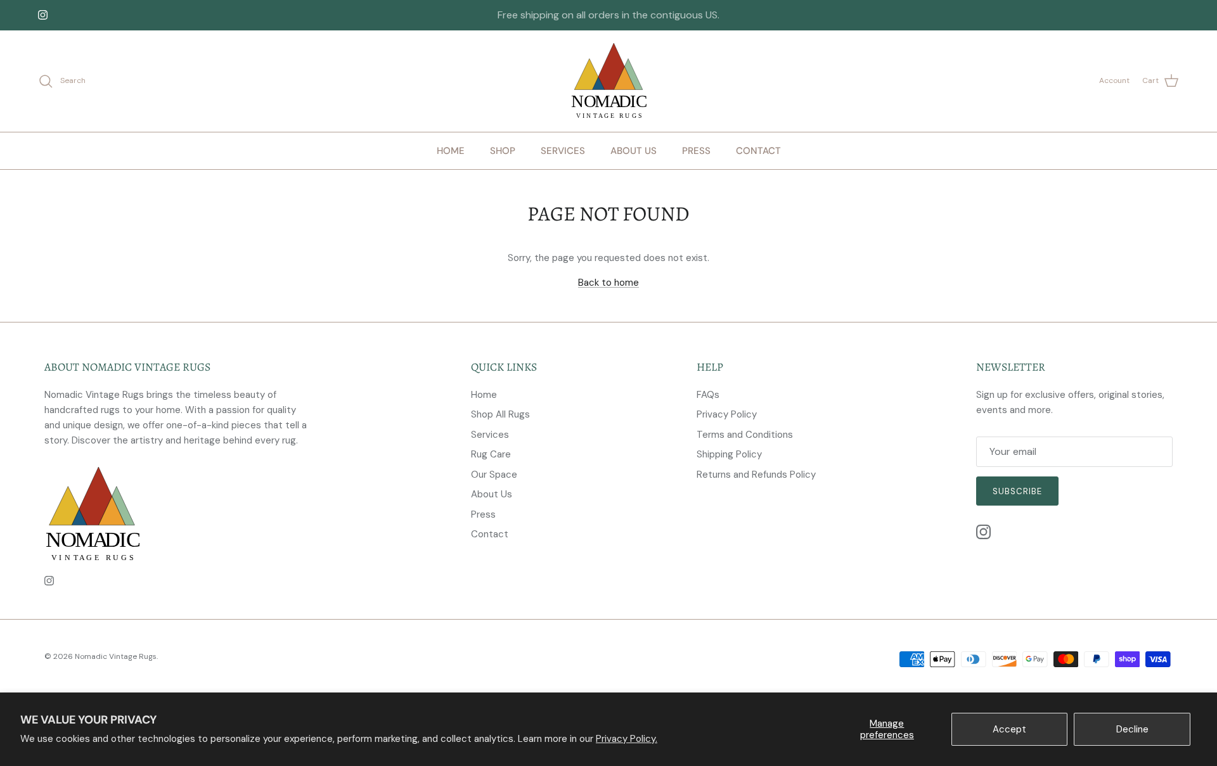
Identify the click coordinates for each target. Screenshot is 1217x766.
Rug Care (491, 454)
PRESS (696, 150)
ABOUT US (633, 150)
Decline (1132, 729)
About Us (491, 494)
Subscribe (1017, 491)
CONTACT (758, 150)
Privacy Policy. (626, 738)
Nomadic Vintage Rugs (116, 656)
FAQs (708, 394)
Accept (1009, 729)
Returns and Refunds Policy (756, 474)
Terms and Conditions (745, 434)
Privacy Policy (727, 414)
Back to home (608, 282)
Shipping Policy (729, 454)
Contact (489, 534)
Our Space (494, 474)
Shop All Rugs (500, 414)
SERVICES (563, 150)
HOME (451, 150)
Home (484, 394)
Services (490, 434)
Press (483, 514)
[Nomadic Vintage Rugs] (608, 81)
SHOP (502, 150)
